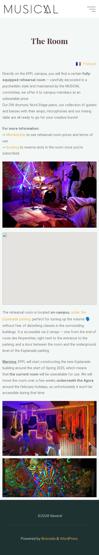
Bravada (48, 538)
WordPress (69, 538)
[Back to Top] (80, 536)
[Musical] (31, 9)
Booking (12, 147)
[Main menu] (91, 9)
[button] (49, 428)
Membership (15, 135)
